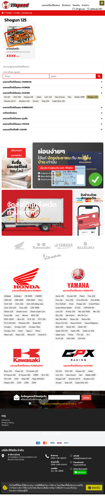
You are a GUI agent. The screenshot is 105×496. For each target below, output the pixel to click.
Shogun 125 (27, 13)
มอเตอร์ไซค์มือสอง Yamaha (17, 82)
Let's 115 (48, 97)
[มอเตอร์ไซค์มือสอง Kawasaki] (27, 354)
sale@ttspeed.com (82, 458)
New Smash (60, 97)
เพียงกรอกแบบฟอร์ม (16, 153)
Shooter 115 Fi (10, 101)
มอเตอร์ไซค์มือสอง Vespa (16, 124)
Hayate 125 (28, 97)
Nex (69, 97)
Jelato (39, 97)
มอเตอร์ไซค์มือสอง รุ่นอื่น (15, 118)
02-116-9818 (57, 471)
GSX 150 (17, 97)
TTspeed (8, 13)
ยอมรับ (96, 487)
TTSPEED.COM (15, 5)
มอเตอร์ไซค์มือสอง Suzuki (16, 93)
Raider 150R (79, 97)
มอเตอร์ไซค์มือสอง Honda (16, 87)
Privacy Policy (8, 422)
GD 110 (7, 97)
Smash (35, 101)
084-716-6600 (58, 458)
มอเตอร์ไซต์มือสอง (51, 5)
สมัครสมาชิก (96, 9)
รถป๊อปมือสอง (10, 113)
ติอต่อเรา (5, 425)
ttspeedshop (79, 465)
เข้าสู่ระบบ (80, 9)
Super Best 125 (58, 101)
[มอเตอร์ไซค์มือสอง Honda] (27, 279)
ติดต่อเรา (66, 5)
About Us (6, 420)
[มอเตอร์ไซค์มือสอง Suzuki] (78, 354)
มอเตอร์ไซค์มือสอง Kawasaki (18, 107)
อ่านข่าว (85, 5)
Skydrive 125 (24, 101)
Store (17, 13)
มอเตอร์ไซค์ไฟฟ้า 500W (15, 129)
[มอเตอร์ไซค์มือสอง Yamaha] (78, 279)
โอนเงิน (76, 5)
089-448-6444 (59, 464)
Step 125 (45, 101)
